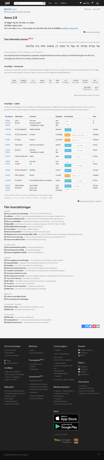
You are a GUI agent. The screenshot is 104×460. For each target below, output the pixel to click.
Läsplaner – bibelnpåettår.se (64, 391)
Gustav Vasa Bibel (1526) (15, 239)
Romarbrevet (59, 371)
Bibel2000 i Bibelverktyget (16, 226)
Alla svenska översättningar (14, 374)
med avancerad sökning (34, 226)
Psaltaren (58, 376)
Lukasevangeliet (60, 363)
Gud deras (87, 88)
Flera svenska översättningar (17, 213)
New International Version (16, 268)
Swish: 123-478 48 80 (86, 391)
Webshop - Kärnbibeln (89, 393)
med (57, 81)
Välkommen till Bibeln (12, 372)
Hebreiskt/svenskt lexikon (39, 389)
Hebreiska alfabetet (37, 396)
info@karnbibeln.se (86, 350)
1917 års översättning (14, 237)
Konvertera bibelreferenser (15, 391)
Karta (32, 350)
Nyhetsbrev (84, 374)
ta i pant (75, 81)
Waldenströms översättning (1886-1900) (21, 234)
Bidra (87, 3)
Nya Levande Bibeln (13, 221)
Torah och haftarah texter (63, 404)
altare (42, 81)
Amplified (10, 265)
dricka (14, 81)
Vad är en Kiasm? (11, 379)
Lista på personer (36, 364)
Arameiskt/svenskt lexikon (39, 387)
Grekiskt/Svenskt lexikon (38, 384)
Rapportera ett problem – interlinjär (90, 201)
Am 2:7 (88, 9)
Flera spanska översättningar (17, 299)
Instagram (83, 366)
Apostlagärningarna (61, 373)
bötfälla (24, 81)
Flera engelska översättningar (17, 260)
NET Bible (10, 281)
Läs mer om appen (61, 434)
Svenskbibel (10, 229)
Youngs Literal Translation (16, 286)
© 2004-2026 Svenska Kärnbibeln (16, 455)
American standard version (16, 273)
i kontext (11, 9)
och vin (33, 81)
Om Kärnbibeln (10, 350)
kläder (85, 81)
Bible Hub (10, 289)
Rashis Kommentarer (14, 322)
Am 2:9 (95, 9)
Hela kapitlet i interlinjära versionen (18, 12)
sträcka (66, 81)
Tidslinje (33, 366)
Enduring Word (12, 320)
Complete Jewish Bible (14, 270)
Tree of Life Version (13, 278)
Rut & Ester (59, 357)
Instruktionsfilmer (12, 363)
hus (96, 88)
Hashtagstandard (11, 401)
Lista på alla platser (36, 353)
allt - (50, 81)
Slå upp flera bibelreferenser (15, 393)
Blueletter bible (12, 307)
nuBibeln (9, 216)
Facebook (84, 369)
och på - (95, 81)
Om (50, 3)
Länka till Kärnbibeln (12, 404)
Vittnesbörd (9, 353)
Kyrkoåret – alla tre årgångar (64, 379)
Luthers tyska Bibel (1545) (16, 296)
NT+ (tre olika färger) (62, 354)
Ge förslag (83, 353)
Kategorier (34, 392)
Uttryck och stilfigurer (12, 377)
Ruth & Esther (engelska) (63, 360)
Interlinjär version (36, 380)
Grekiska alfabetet (36, 398)
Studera (63, 3)
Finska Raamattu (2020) (15, 250)
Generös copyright (11, 355)
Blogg (8, 360)
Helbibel (58, 350)
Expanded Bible (12, 263)
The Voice (10, 283)
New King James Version (15, 276)
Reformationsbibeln (14, 232)
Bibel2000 (10, 224)
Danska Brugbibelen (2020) (16, 252)
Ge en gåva (83, 386)
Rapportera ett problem (92, 32)
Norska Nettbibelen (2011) (16, 247)
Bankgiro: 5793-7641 (86, 388)
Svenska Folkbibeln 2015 (15, 219)
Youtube (83, 372)
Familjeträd (34, 369)
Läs (56, 3)
